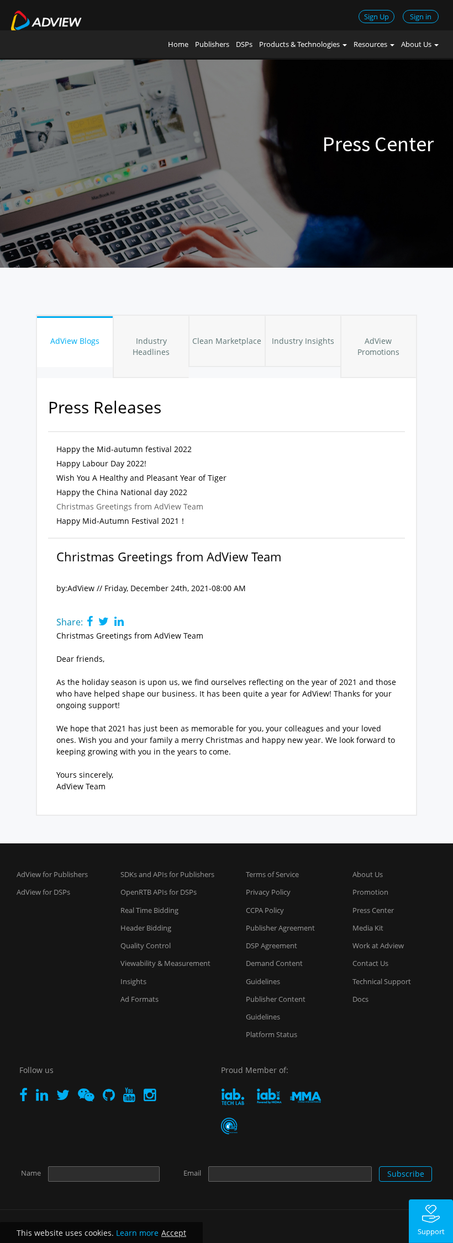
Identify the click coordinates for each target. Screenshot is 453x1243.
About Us (367, 874)
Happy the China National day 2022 (121, 492)
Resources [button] (371, 44)
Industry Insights (303, 341)
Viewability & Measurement (165, 963)
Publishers (212, 44)
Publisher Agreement (280, 928)
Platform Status (271, 1034)
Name (31, 1173)
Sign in (420, 17)
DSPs (244, 44)
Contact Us (370, 963)
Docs (360, 999)
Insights (133, 981)
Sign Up (376, 17)
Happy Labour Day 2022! (101, 463)
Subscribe (405, 1173)
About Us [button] (417, 44)
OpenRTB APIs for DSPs (158, 892)
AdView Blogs (74, 341)
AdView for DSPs (43, 892)
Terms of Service (272, 874)
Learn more (137, 1233)
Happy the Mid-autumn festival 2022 (124, 449)
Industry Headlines (151, 346)
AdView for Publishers (52, 874)
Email (192, 1173)
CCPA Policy (265, 910)
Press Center (373, 910)
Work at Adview (378, 945)
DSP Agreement (271, 945)
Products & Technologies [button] (300, 44)
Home (178, 44)
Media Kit (367, 928)
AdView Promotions (378, 346)
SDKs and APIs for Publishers (167, 874)
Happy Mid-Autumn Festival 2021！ (121, 521)
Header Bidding (145, 928)
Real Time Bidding (149, 910)
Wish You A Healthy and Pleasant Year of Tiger (141, 477)
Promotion (370, 892)
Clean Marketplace (226, 341)
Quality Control (145, 945)
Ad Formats (139, 999)
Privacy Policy (268, 892)
